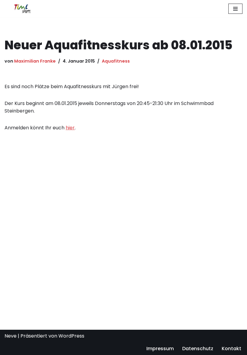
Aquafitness (116, 61)
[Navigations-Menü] (235, 9)
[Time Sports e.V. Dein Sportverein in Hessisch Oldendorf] (23, 8)
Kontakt (231, 348)
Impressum (160, 348)
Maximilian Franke (35, 61)
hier (70, 127)
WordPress (71, 335)
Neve (11, 335)
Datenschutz (197, 348)
